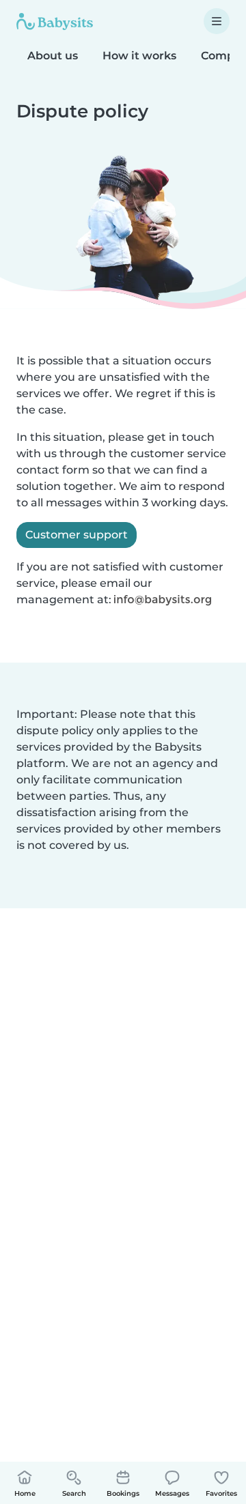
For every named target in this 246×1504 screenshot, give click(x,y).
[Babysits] (54, 21)
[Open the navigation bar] (217, 21)
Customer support (76, 534)
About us (52, 55)
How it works (139, 55)
